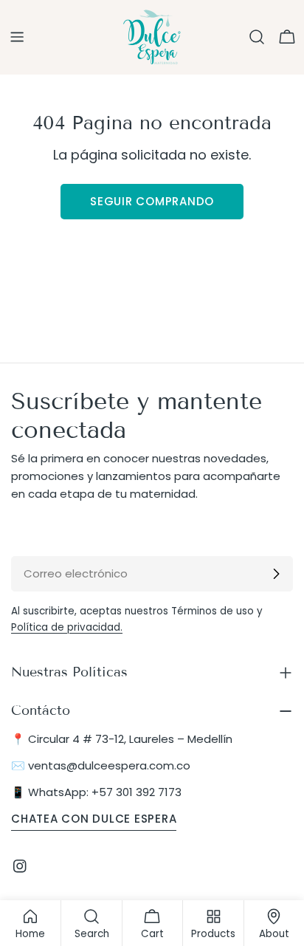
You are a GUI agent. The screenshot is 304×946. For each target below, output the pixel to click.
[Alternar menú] (17, 37)
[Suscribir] (275, 573)
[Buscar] (257, 37)
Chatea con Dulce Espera (93, 818)
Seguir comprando (152, 201)
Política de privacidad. (66, 627)
